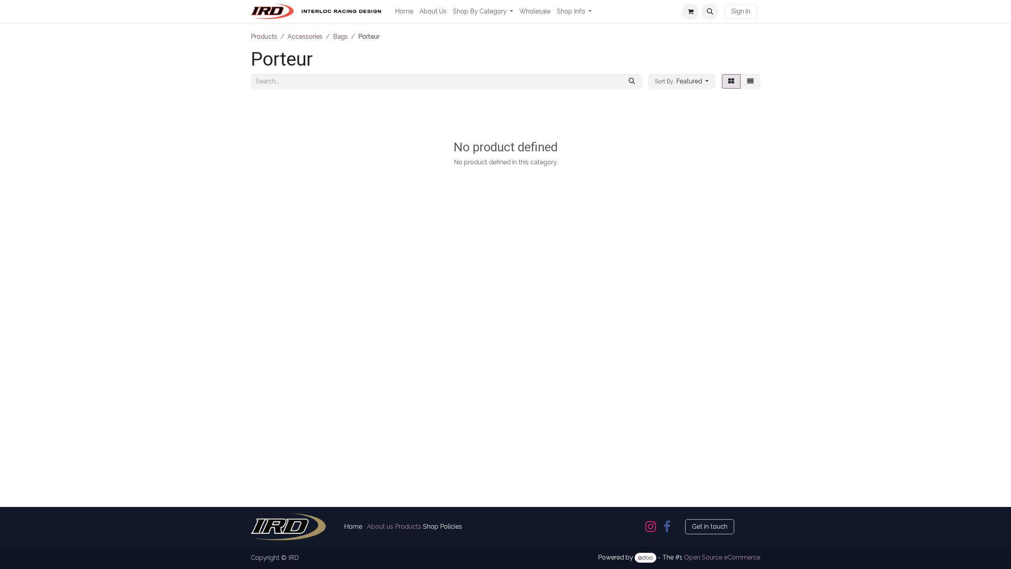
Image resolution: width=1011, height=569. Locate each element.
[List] (750, 81)
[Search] (632, 81)
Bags (340, 36)
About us (380, 526)
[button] (710, 11)
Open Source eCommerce (722, 557)
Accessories (305, 36)
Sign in (740, 11)
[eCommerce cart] (690, 11)
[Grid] (731, 81)
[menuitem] (404, 11)
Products (264, 36)
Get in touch (709, 526)
